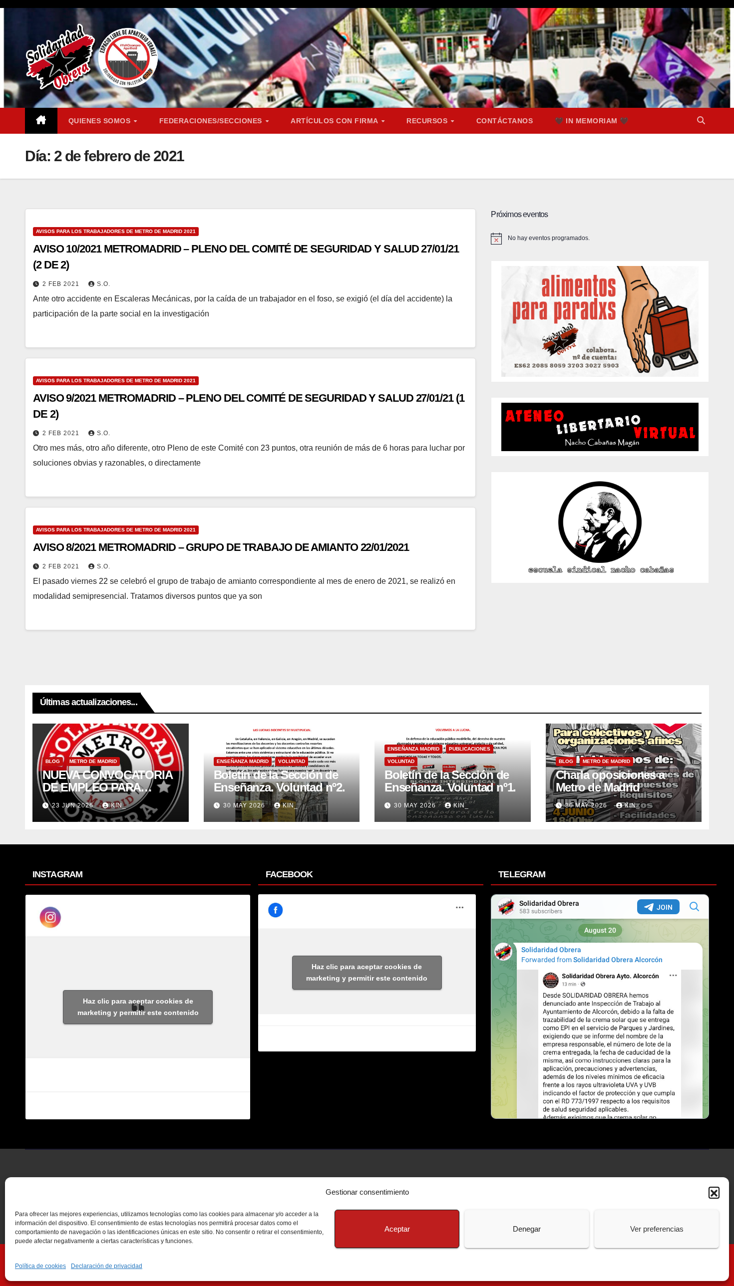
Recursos (428, 121)
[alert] (600, 239)
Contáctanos (504, 121)
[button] (714, 1192)
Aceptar (397, 1229)
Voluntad (291, 761)
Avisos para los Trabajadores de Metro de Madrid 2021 (116, 231)
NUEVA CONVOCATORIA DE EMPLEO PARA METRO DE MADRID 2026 (108, 787)
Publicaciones (469, 749)
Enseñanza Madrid (243, 761)
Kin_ (118, 805)
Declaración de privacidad (106, 1266)
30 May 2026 (245, 805)
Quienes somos (100, 121)
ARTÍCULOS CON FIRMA (335, 121)
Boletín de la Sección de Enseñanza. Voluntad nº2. (279, 781)
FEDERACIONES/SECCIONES (212, 121)
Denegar (527, 1229)
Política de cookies (40, 1266)
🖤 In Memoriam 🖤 (592, 121)
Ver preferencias (657, 1229)
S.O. (103, 283)
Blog (52, 761)
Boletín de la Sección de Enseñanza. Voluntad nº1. (450, 781)
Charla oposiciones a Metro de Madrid (610, 781)
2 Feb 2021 (61, 283)
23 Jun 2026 (73, 805)
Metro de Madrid (93, 761)
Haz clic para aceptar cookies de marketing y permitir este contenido (138, 1007)
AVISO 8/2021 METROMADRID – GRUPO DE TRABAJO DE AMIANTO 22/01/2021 (221, 547)
